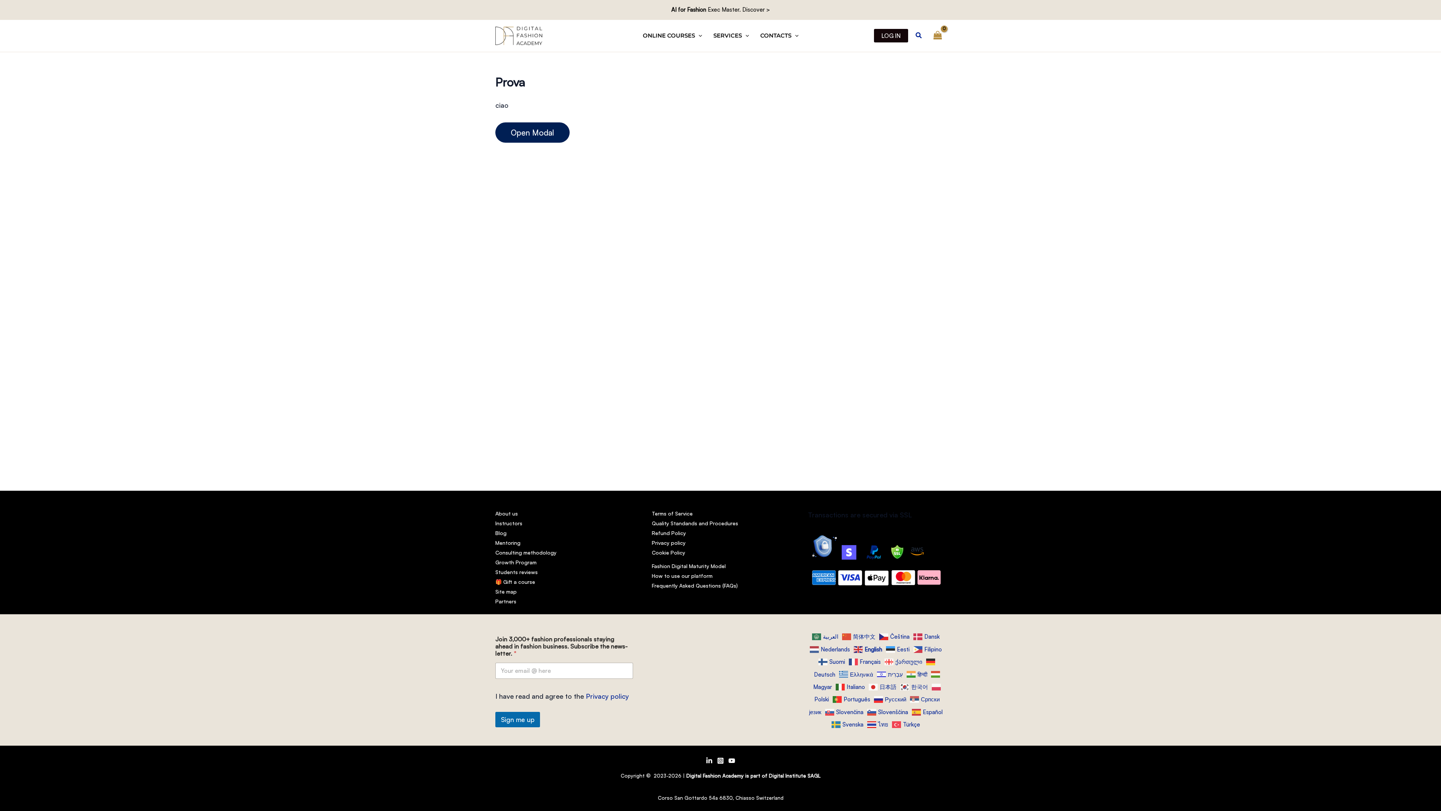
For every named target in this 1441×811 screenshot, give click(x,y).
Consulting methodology (526, 552)
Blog (501, 533)
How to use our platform (682, 576)
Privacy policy (669, 543)
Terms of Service (672, 513)
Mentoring (507, 543)
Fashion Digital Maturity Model (689, 566)
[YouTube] (731, 760)
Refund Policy (669, 533)
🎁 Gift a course (515, 582)
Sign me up (517, 720)
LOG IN (891, 35)
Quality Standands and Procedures (695, 523)
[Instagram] (720, 760)
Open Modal (532, 132)
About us (506, 513)
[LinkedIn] (709, 760)
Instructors (508, 523)
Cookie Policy (668, 552)
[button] (698, 36)
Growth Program (516, 562)
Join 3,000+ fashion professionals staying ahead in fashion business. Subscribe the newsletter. (561, 646)
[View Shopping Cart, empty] (938, 36)
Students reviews (516, 572)
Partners (505, 601)
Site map (506, 591)
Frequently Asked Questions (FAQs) (695, 585)
